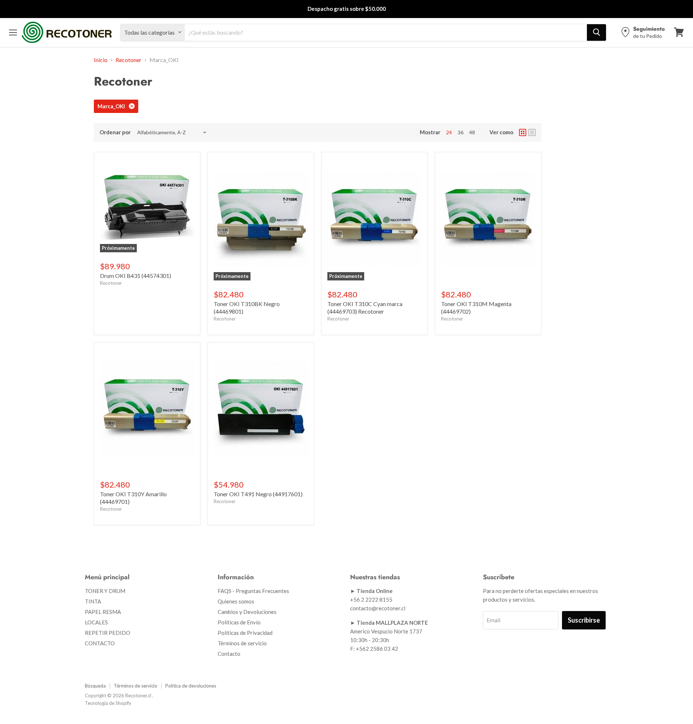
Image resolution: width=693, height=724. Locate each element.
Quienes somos (236, 601)
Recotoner (128, 60)
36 (460, 132)
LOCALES (96, 622)
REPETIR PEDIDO (107, 632)
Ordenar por (115, 132)
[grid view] (522, 132)
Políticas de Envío (239, 622)
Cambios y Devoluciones (247, 612)
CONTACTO (100, 643)
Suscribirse (584, 620)
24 (449, 132)
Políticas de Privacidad (245, 632)
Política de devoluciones (190, 686)
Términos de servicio (242, 643)
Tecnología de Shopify (108, 703)
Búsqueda (95, 686)
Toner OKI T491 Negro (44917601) (258, 493)
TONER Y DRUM (105, 591)
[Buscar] (596, 32)
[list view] (532, 132)
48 (472, 132)
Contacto (229, 653)
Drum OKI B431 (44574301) (135, 275)
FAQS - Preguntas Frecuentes (253, 591)
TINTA (93, 601)
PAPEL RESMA (103, 612)
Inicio (101, 60)
